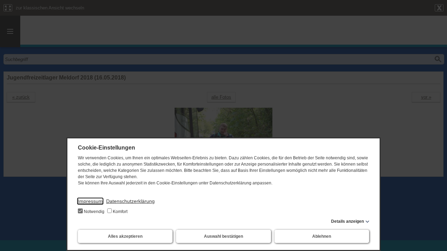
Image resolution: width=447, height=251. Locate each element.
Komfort (119, 211)
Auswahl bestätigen (223, 236)
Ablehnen (321, 236)
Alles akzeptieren (125, 236)
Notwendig (94, 211)
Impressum (90, 201)
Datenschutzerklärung (130, 201)
